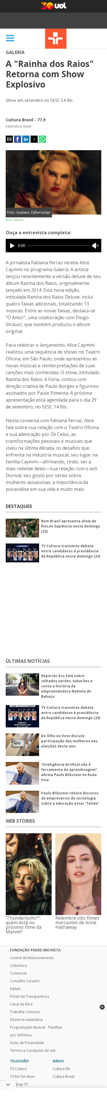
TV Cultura (55, 39)
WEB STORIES (20, 821)
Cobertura (18, 965)
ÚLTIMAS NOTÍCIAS (28, 661)
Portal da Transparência (29, 996)
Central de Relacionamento (32, 958)
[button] (9, 139)
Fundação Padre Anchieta (35, 950)
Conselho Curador (25, 981)
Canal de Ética (21, 1004)
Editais (15, 989)
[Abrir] (10, 38)
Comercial (18, 973)
